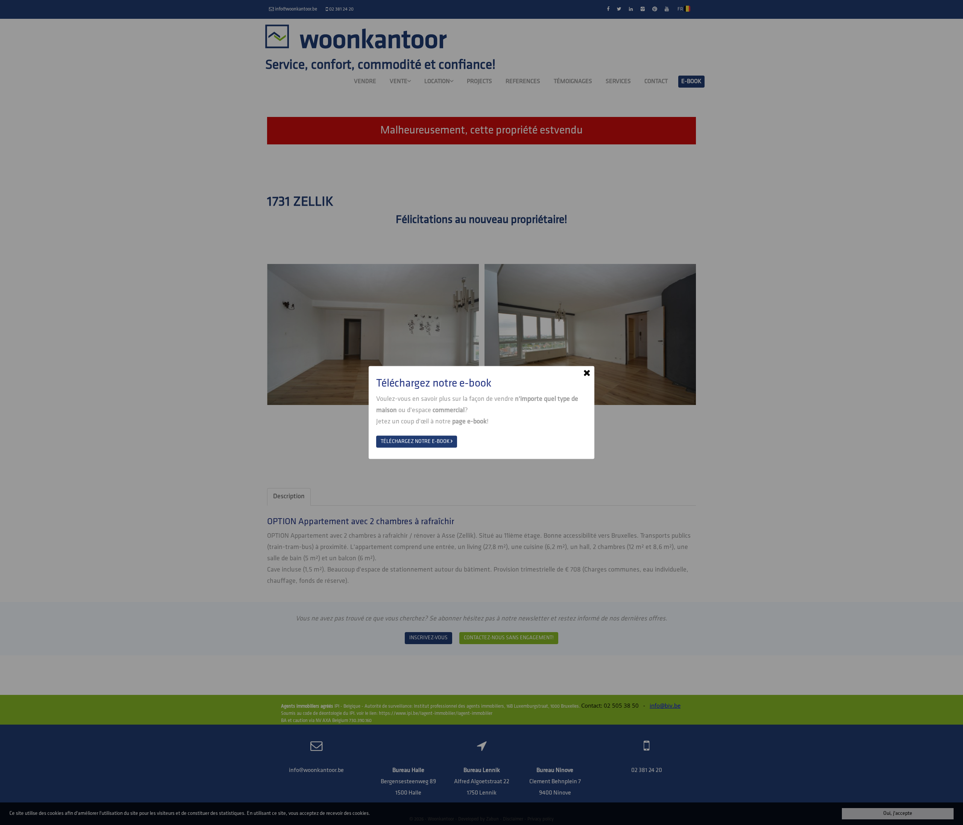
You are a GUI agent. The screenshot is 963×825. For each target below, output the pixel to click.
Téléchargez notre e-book (416, 441)
